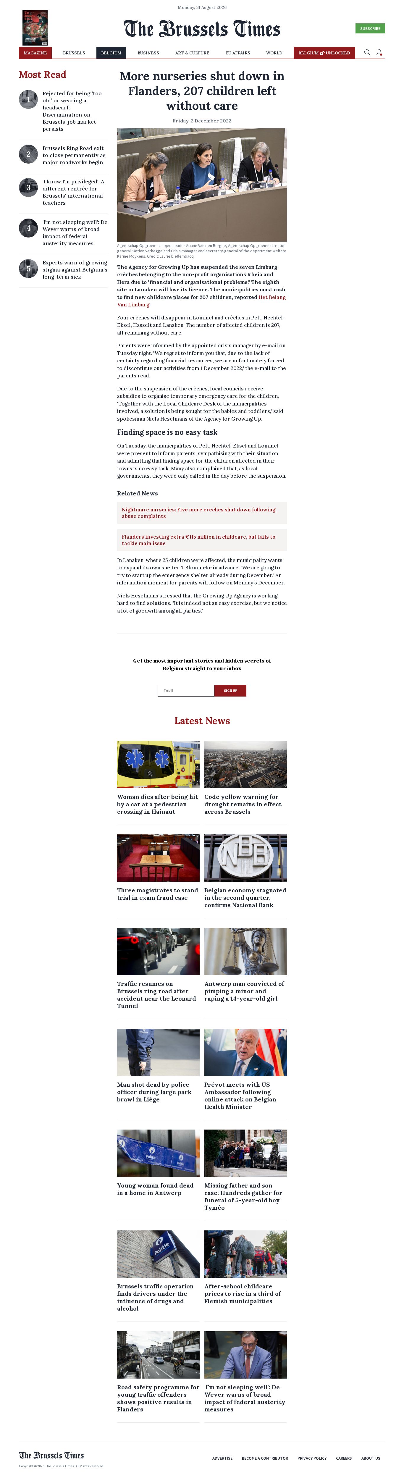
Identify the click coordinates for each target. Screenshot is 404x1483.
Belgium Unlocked (324, 53)
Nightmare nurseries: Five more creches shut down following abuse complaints (198, 512)
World (274, 53)
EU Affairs (237, 53)
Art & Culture (192, 53)
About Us (370, 1458)
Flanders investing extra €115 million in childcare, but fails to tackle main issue (198, 540)
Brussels (74, 53)
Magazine (35, 53)
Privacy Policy (312, 1458)
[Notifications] (379, 53)
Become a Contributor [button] (265, 1458)
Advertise (222, 1458)
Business (148, 53)
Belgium (111, 53)
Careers (344, 1458)
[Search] (367, 53)
